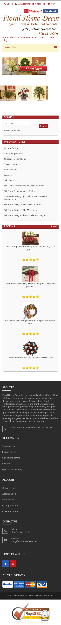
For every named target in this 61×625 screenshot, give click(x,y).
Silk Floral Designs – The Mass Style (20, 210)
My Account (24, 3)
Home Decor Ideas (30, 37)
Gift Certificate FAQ (12, 469)
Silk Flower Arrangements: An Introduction (24, 185)
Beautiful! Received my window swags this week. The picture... (30, 285)
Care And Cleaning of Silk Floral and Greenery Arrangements (25, 197)
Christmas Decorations (15, 159)
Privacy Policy (9, 452)
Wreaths (8, 175)
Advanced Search (12, 130)
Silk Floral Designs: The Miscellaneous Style (24, 215)
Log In (10, 3)
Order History (9, 487)
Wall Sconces (10, 169)
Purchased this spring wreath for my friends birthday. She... (30, 322)
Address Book (9, 493)
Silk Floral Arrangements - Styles (19, 191)
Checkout (40, 3)
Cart (53, 3)
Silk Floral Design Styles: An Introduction (23, 204)
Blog (5, 40)
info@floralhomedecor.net (24, 541)
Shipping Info (8, 446)
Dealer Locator (11, 164)
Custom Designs (11, 148)
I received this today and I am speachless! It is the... (30, 357)
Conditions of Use (11, 457)
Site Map (6, 463)
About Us (14, 37)
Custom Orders (47, 37)
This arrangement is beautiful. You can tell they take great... (30, 248)
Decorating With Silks (14, 153)
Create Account (10, 511)
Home (5, 37)
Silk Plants (9, 180)
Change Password (11, 505)
